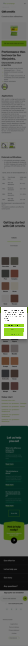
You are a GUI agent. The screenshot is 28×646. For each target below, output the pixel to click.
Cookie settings (14, 334)
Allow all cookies (14, 325)
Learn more (6, 320)
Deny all (14, 330)
